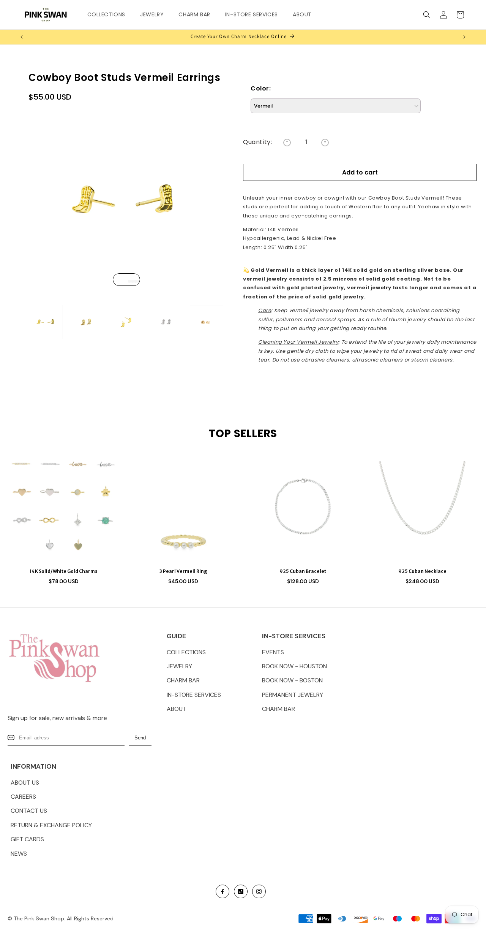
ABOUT (176, 709)
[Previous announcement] (21, 37)
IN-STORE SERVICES (194, 695)
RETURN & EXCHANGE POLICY (51, 825)
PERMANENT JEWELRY (292, 695)
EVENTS (273, 652)
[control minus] (287, 142)
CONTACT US (29, 811)
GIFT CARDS (27, 839)
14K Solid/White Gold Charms (64, 571)
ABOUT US (25, 783)
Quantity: (257, 142)
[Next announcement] (464, 37)
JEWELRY (179, 666)
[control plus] (325, 142)
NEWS (19, 854)
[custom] (222, 891)
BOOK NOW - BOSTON (292, 680)
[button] (109, 14)
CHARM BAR (183, 680)
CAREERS (23, 797)
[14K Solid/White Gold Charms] (64, 506)
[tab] (126, 281)
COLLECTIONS (186, 652)
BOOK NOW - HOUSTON (294, 666)
